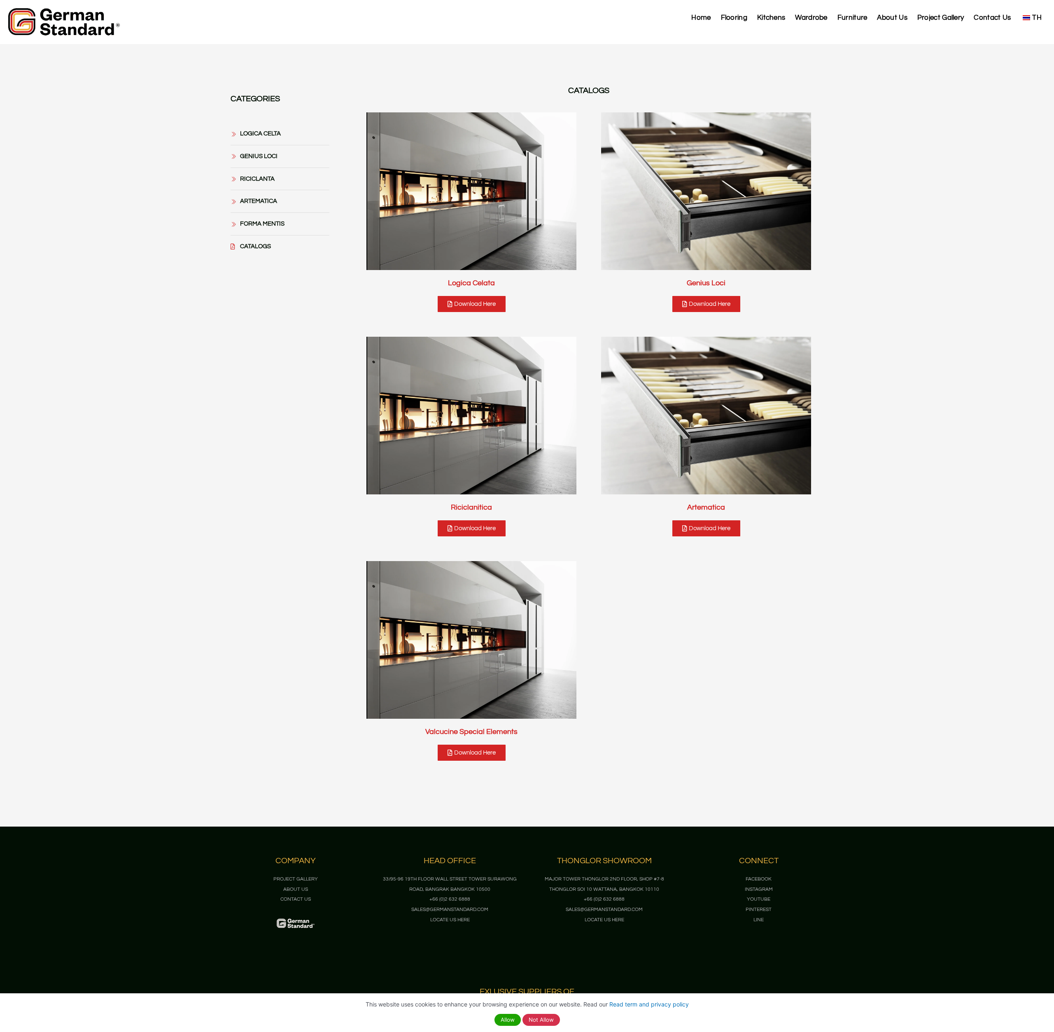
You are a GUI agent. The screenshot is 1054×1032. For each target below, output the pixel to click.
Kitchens (771, 17)
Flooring (734, 17)
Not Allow (541, 1019)
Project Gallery (940, 17)
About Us (892, 17)
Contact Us (992, 17)
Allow (508, 1019)
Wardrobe (811, 17)
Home (701, 17)
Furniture (852, 17)
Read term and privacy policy (649, 1004)
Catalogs (588, 90)
